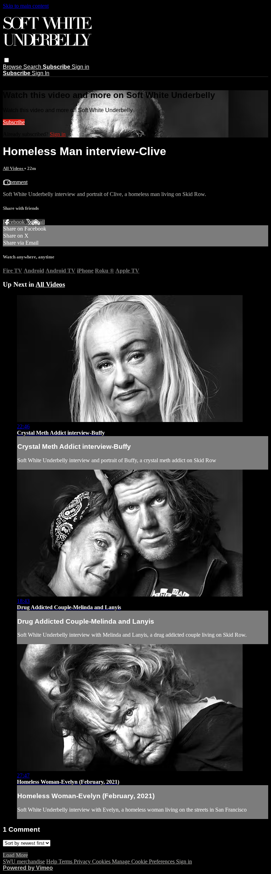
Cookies (102, 861)
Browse (13, 67)
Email (38, 222)
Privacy (83, 861)
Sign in (80, 67)
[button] (6, 60)
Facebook (14, 222)
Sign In (40, 73)
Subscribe (14, 122)
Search (33, 67)
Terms (66, 861)
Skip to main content (26, 6)
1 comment (15, 182)
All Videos (13, 168)
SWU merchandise (24, 861)
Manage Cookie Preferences (144, 861)
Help (52, 861)
